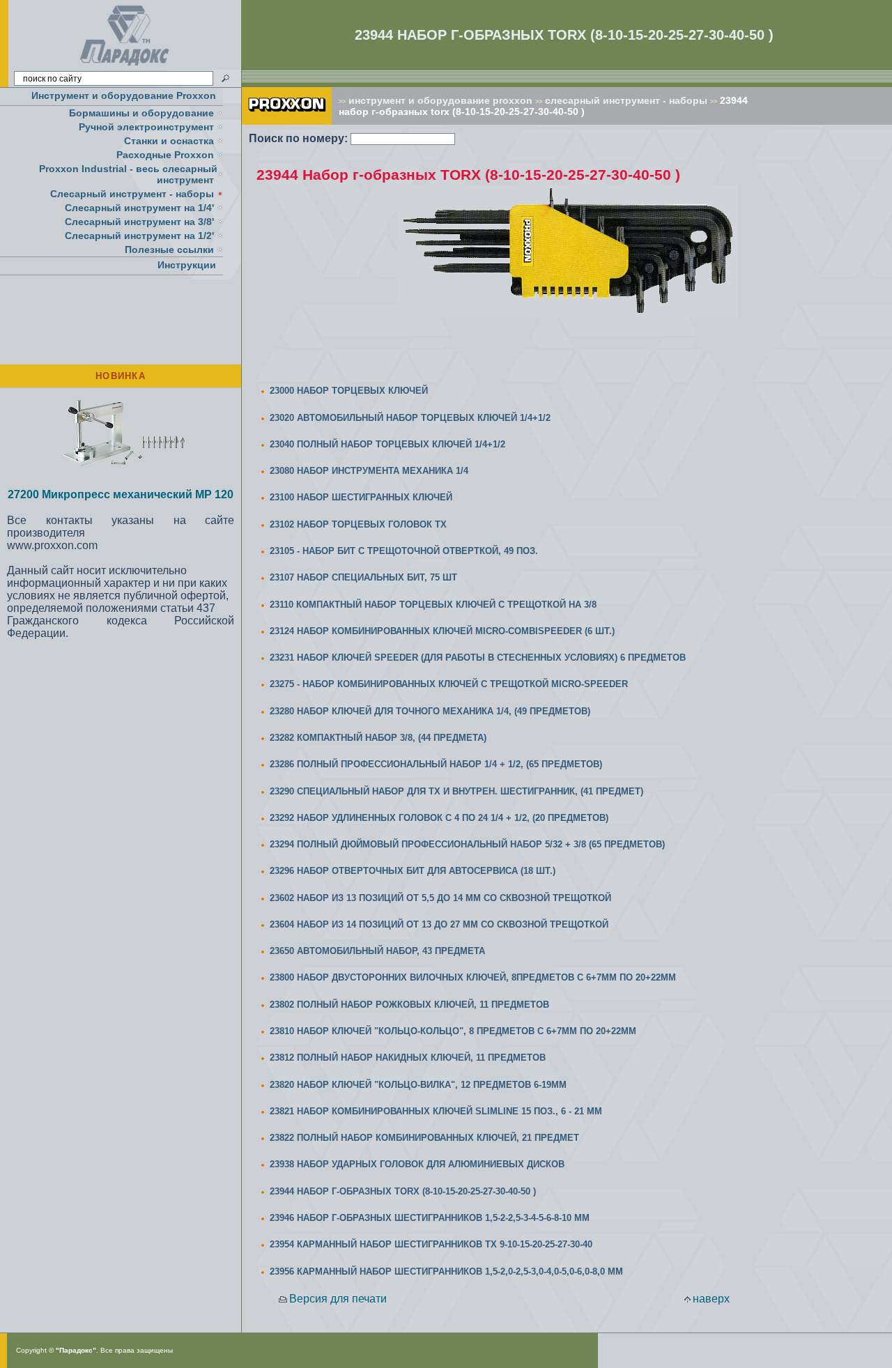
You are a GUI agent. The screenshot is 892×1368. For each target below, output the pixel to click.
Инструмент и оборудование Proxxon (123, 95)
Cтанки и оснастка (169, 140)
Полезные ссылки (169, 249)
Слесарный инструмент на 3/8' (139, 221)
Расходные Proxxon (165, 154)
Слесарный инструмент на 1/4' (139, 207)
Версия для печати (338, 1299)
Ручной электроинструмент (146, 126)
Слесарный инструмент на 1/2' (139, 235)
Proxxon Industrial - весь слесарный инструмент (128, 174)
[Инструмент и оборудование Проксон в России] (125, 66)
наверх (711, 1299)
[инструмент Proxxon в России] (287, 121)
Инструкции (186, 264)
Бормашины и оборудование (141, 112)
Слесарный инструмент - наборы (132, 193)
